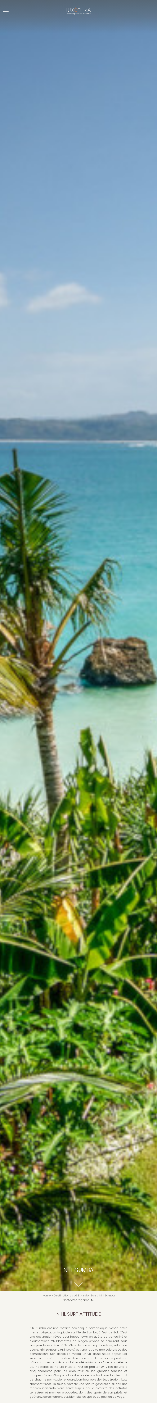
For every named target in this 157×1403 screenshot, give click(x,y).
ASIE (76, 1295)
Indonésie (89, 1295)
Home (47, 1295)
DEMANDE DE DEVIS (141, 13)
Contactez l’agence (76, 1300)
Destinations (62, 1295)
